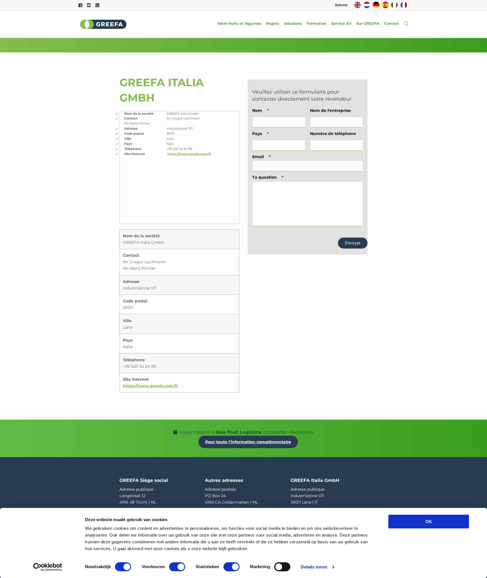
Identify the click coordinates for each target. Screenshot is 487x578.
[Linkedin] (97, 5)
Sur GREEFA (367, 24)
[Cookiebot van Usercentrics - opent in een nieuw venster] (47, 567)
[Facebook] (80, 5)
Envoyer (352, 242)
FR (403, 5)
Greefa (103, 24)
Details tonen (314, 566)
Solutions (293, 24)
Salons (341, 5)
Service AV (341, 24)
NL (367, 5)
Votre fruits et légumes (239, 24)
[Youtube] (89, 5)
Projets (272, 24)
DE (376, 5)
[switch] (177, 566)
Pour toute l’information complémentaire (248, 441)
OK (429, 521)
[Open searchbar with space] (405, 24)
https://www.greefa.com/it (189, 154)
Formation (316, 24)
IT (394, 5)
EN (357, 5)
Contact (391, 24)
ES (385, 5)
